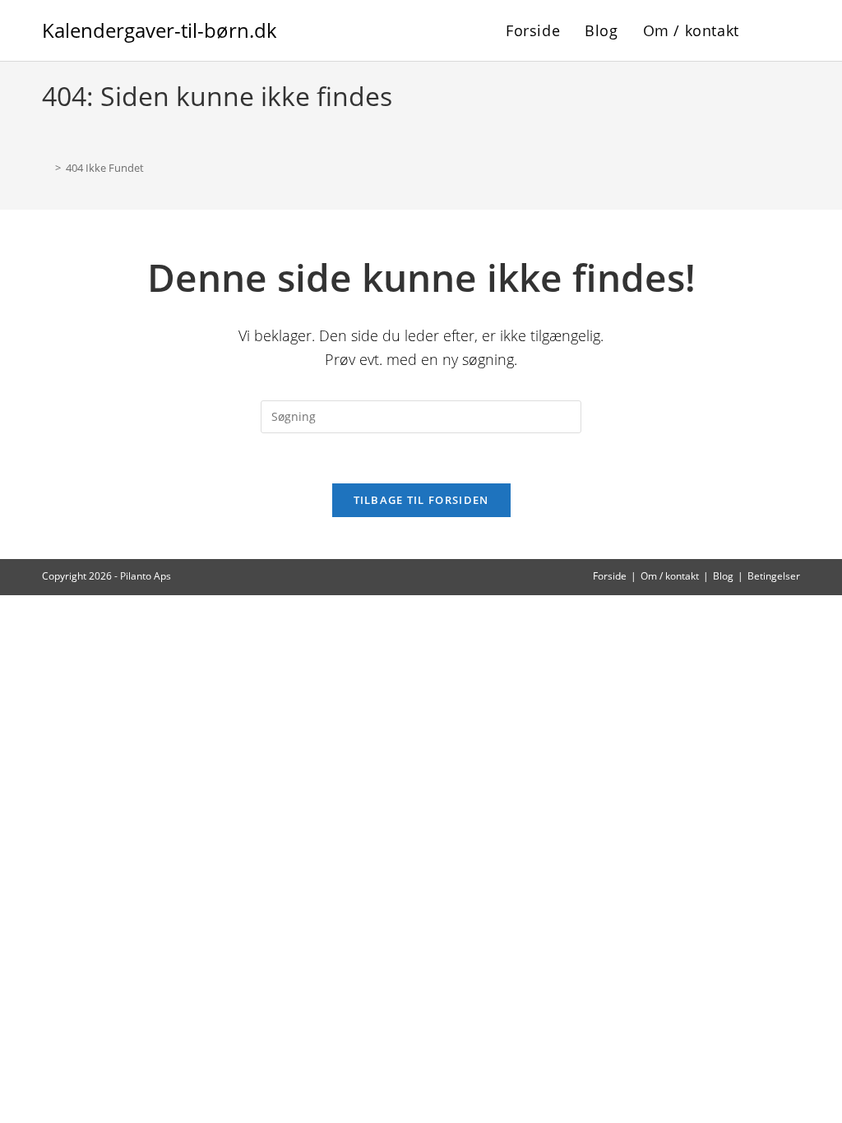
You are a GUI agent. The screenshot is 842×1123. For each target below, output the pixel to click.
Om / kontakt (670, 576)
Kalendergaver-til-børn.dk (159, 30)
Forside (610, 576)
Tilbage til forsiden (421, 499)
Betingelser (773, 576)
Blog (723, 576)
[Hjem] (46, 167)
